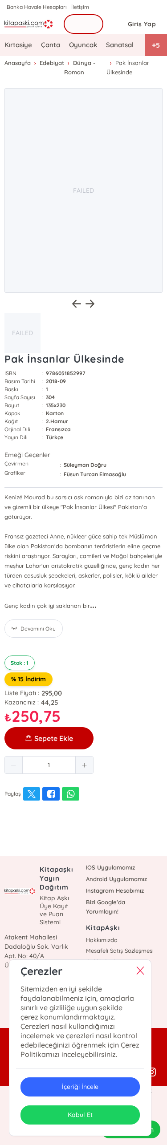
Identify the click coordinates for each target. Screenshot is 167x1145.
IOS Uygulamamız (110, 867)
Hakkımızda (102, 939)
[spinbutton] (49, 765)
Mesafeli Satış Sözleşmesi (120, 950)
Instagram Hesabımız (115, 890)
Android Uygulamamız (116, 878)
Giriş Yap (142, 24)
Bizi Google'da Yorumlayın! (105, 906)
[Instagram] (151, 1072)
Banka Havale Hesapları (37, 7)
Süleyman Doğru (85, 464)
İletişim (80, 7)
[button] (14, 765)
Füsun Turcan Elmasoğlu (95, 474)
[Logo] (28, 24)
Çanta (50, 44)
